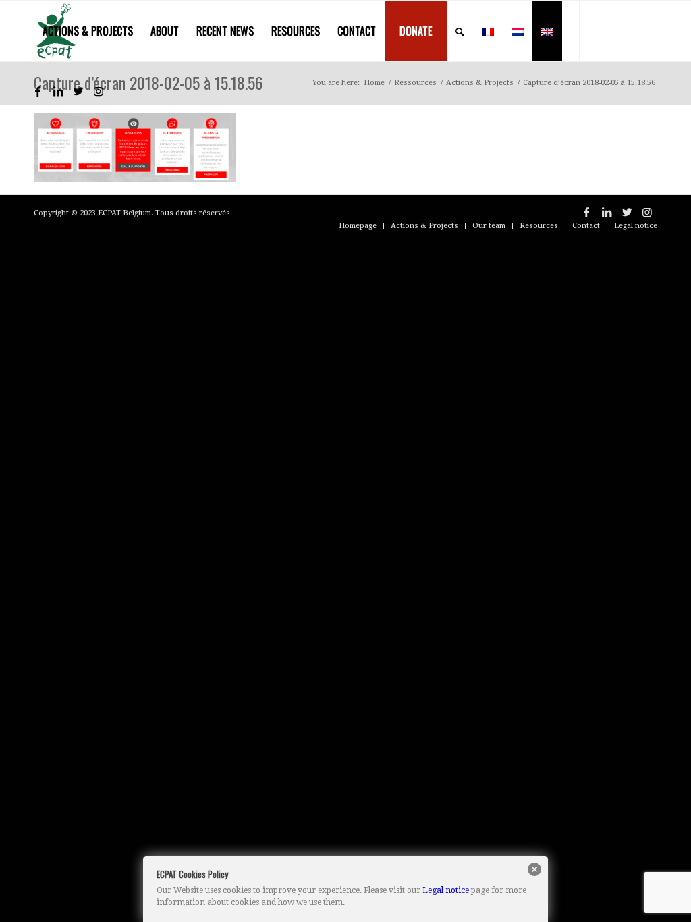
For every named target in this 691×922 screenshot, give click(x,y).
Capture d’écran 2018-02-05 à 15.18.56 (148, 82)
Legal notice (445, 890)
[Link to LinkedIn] (58, 91)
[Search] (460, 31)
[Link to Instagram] (98, 91)
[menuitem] (88, 31)
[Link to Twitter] (78, 91)
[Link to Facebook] (38, 91)
